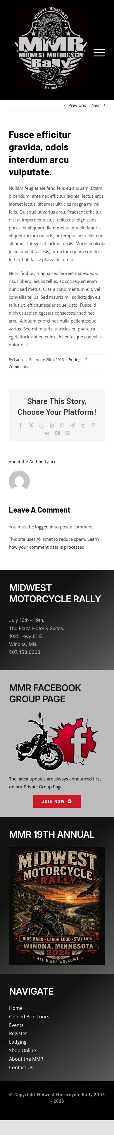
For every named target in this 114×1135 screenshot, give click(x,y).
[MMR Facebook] (56, 714)
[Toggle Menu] (99, 52)
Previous (77, 105)
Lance (19, 359)
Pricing (74, 359)
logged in (44, 527)
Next (96, 105)
